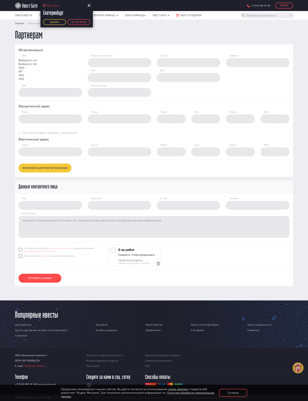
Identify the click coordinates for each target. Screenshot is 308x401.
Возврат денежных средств (102, 360)
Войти (284, 5)
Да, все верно (78, 22)
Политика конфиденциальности (104, 355)
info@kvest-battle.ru (34, 365)
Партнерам (92, 365)
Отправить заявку (40, 278)
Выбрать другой (54, 23)
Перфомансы (153, 330)
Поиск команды (135, 15)
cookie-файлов (178, 389)
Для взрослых (23, 324)
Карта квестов (154, 324)
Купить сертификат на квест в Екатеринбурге (41, 330)
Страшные (21, 335)
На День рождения (106, 330)
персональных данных (60, 248)
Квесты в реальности (259, 324)
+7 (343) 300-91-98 (260, 5)
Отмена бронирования (158, 360)
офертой (45, 256)
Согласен (233, 392)
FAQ (147, 365)
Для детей (101, 324)
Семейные (253, 330)
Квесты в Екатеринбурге (205, 324)
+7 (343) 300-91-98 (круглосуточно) (35, 384)
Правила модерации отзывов (162, 355)
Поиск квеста (23, 15)
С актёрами (197, 330)
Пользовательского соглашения (40, 251)
